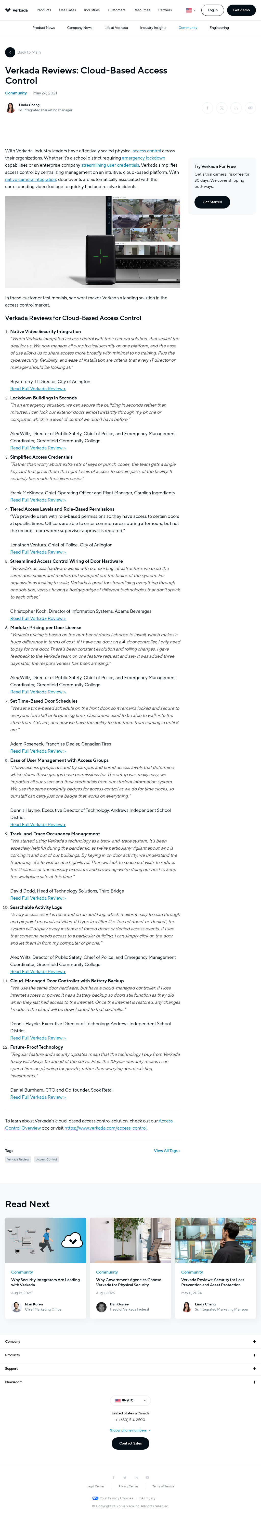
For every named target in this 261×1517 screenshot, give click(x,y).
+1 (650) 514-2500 (130, 1419)
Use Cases (67, 10)
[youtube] (147, 1477)
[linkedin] (236, 108)
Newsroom (13, 1382)
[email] (250, 108)
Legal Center (95, 1486)
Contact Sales (130, 1443)
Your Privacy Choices (116, 1498)
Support (11, 1368)
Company (12, 1341)
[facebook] (207, 108)
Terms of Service (163, 1486)
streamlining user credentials (110, 165)
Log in (213, 10)
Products (44, 10)
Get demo (241, 10)
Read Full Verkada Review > (38, 389)
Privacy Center (128, 1486)
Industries (92, 10)
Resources (142, 10)
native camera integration (30, 179)
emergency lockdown (143, 158)
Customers (116, 10)
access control (147, 151)
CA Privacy (146, 1498)
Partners (165, 10)
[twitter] (124, 1477)
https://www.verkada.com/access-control (105, 1128)
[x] (221, 108)
